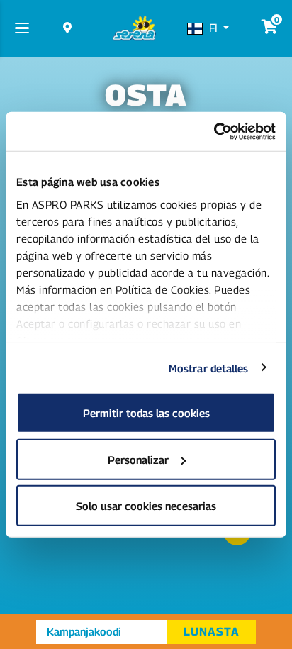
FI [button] (214, 28)
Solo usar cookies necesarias (146, 505)
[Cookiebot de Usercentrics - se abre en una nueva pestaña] (214, 131)
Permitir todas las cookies (146, 412)
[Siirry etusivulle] (134, 28)
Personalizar (138, 459)
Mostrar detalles (209, 367)
